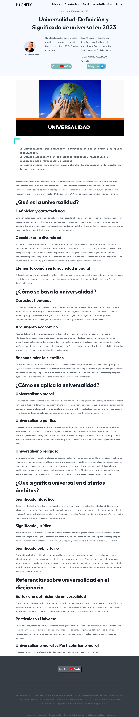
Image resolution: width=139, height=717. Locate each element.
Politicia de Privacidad (74, 715)
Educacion (57, 4)
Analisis (42, 715)
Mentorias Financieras (103, 4)
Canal (55, 66)
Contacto (111, 715)
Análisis (86, 4)
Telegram (93, 66)
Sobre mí (119, 4)
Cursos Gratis (71, 4)
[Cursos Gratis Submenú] (79, 4)
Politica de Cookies (95, 715)
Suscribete (64, 669)
